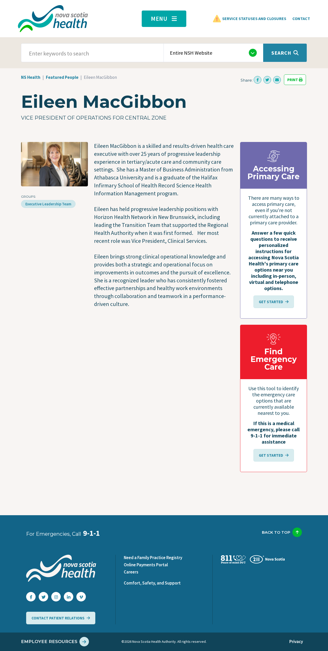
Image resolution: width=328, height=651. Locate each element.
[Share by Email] (277, 80)
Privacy (296, 641)
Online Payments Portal (146, 565)
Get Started (271, 301)
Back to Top (276, 532)
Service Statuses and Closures (254, 18)
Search (281, 53)
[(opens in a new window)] (257, 80)
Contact (301, 18)
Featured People (62, 77)
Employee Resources (49, 641)
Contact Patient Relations (58, 618)
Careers (131, 572)
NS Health (30, 77)
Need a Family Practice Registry (153, 557)
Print (293, 79)
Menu (159, 18)
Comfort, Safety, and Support (152, 583)
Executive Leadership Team (48, 204)
